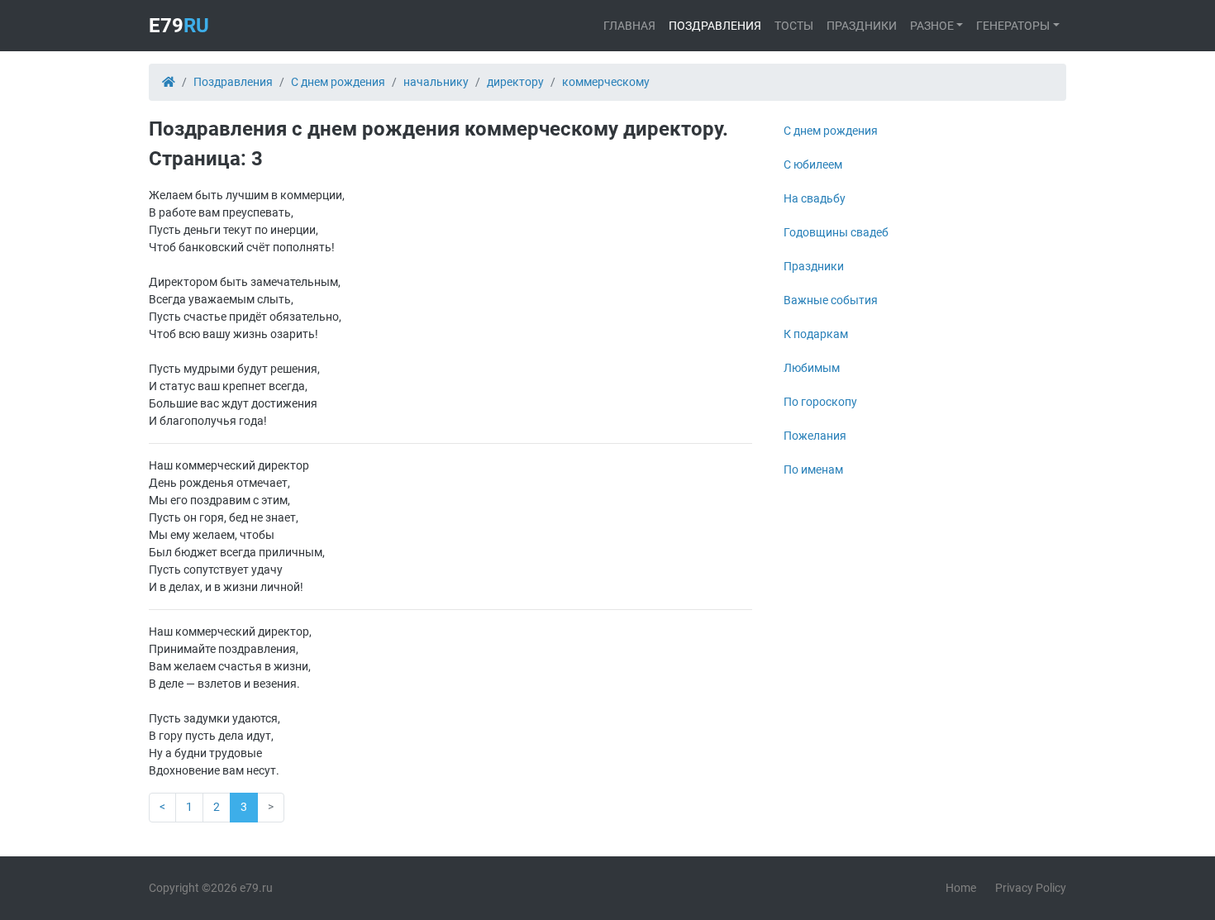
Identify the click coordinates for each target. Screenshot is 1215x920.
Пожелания (815, 435)
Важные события (831, 300)
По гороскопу (820, 401)
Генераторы (1013, 25)
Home (961, 887)
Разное (932, 25)
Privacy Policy (1030, 887)
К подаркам (816, 334)
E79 (179, 25)
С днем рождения (831, 130)
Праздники (862, 25)
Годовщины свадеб (836, 232)
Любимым (812, 367)
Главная (629, 25)
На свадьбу (815, 198)
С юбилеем (813, 164)
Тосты (793, 25)
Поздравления (715, 25)
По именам (813, 469)
